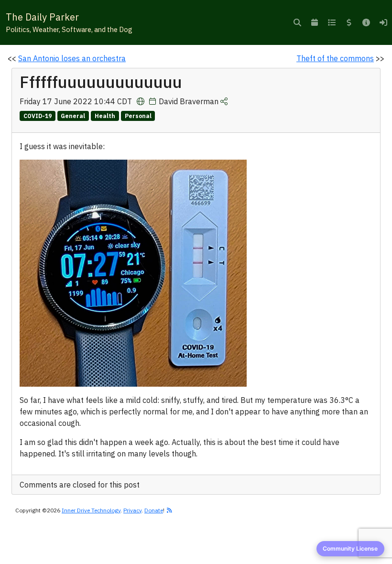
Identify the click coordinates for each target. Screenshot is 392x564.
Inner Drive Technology (91, 510)
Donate (153, 510)
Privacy (132, 510)
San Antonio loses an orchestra (72, 58)
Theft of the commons (335, 58)
